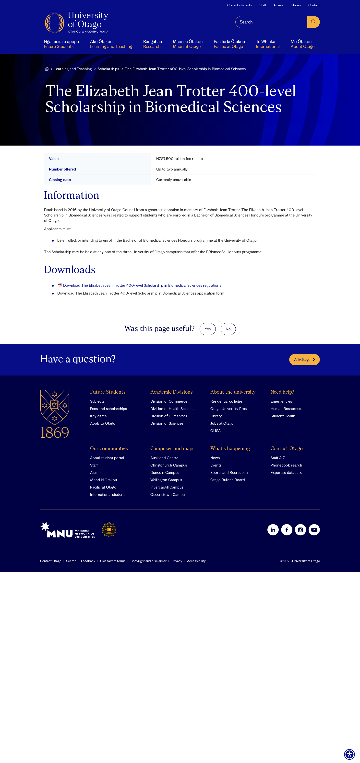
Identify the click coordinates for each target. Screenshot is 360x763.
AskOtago (302, 359)
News (215, 458)
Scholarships (108, 69)
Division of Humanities (168, 416)
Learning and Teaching (73, 69)
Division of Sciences (166, 423)
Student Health (283, 416)
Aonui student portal (107, 458)
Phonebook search (286, 465)
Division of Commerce (168, 401)
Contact (314, 5)
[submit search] (314, 22)
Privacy (176, 561)
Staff (262, 5)
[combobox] (271, 22)
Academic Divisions (171, 392)
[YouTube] (314, 529)
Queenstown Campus (168, 494)
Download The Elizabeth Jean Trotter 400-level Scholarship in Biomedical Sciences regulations (142, 285)
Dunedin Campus (164, 472)
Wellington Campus (166, 480)
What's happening (230, 448)
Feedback (88, 561)
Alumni (278, 5)
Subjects (97, 401)
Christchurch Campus (168, 465)
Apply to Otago (102, 423)
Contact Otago (287, 448)
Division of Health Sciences (172, 408)
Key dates (98, 416)
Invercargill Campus (166, 487)
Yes (208, 329)
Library (296, 5)
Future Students (108, 392)
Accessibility (196, 561)
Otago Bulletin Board (227, 480)
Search (71, 561)
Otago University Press (229, 408)
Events (215, 465)
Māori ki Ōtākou (103, 480)
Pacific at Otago (103, 487)
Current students (239, 5)
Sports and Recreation (229, 472)
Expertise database (286, 472)
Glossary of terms (113, 561)
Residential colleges (226, 401)
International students (108, 494)
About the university (233, 392)
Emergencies (281, 401)
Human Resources (286, 408)
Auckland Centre (164, 458)
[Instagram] (300, 529)
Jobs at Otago (222, 423)
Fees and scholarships (108, 408)
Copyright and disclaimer (149, 561)
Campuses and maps (172, 448)
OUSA (215, 431)
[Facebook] (286, 529)
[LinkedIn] (273, 529)
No (228, 329)
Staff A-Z (278, 458)
